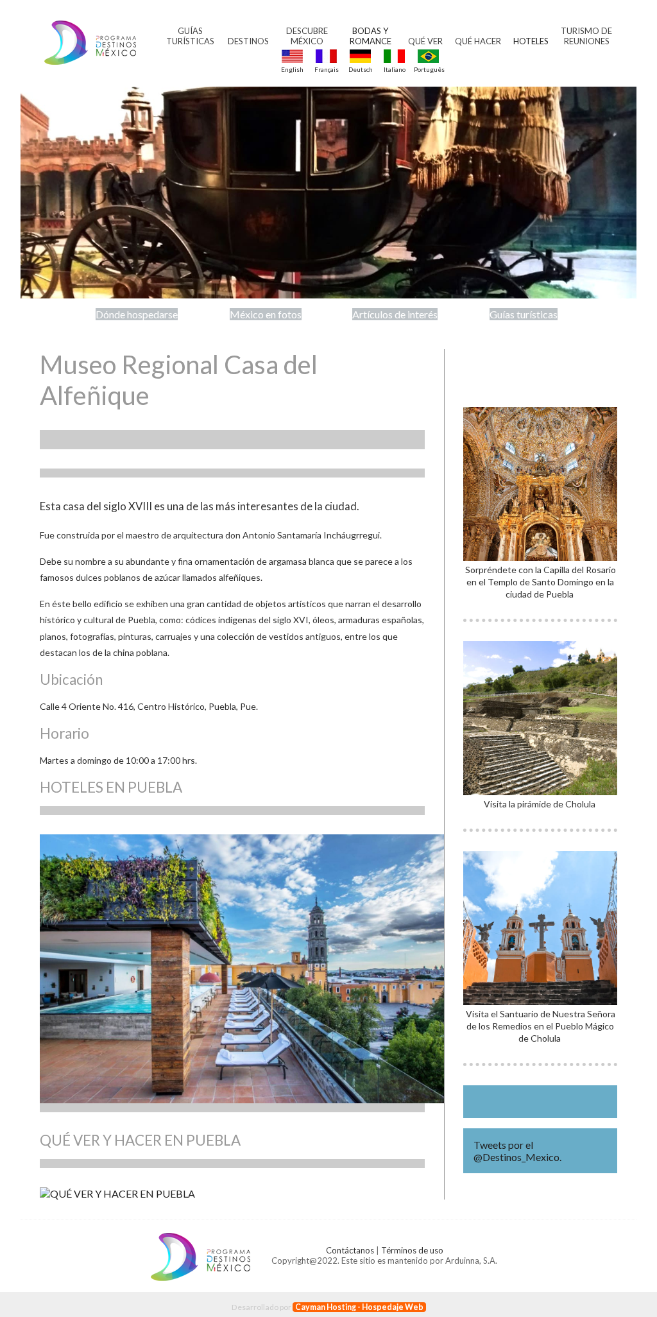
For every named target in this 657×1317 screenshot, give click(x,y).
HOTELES (531, 41)
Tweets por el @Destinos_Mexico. (517, 1151)
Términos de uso (412, 1250)
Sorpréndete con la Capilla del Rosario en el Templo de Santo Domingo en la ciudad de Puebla (540, 581)
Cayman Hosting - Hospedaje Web (359, 1307)
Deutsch (360, 69)
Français (326, 69)
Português (428, 69)
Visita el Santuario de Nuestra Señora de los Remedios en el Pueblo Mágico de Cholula (540, 1026)
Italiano (394, 69)
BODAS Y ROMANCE (370, 36)
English (292, 69)
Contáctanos (350, 1250)
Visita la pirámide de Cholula (540, 803)
